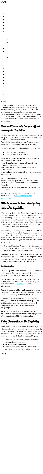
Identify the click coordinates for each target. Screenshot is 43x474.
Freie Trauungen (15, 42)
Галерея (8, 33)
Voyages (8, 65)
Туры (7, 71)
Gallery (8, 28)
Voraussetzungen (11, 80)
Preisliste (8, 36)
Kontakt (8, 91)
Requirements (10, 77)
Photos (7, 31)
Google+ (4, 398)
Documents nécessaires (13, 74)
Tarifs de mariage (11, 48)
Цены (7, 59)
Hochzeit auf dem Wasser (19, 45)
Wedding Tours (11, 68)
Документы (10, 83)
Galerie (8, 25)
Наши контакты (11, 94)
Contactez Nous (11, 88)
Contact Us (9, 86)
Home (7, 16)
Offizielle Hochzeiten (17, 39)
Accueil (8, 13)
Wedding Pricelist (12, 51)
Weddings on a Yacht (17, 57)
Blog (7, 10)
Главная (8, 22)
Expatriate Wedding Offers (19, 54)
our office (20, 284)
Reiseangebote (10, 62)
